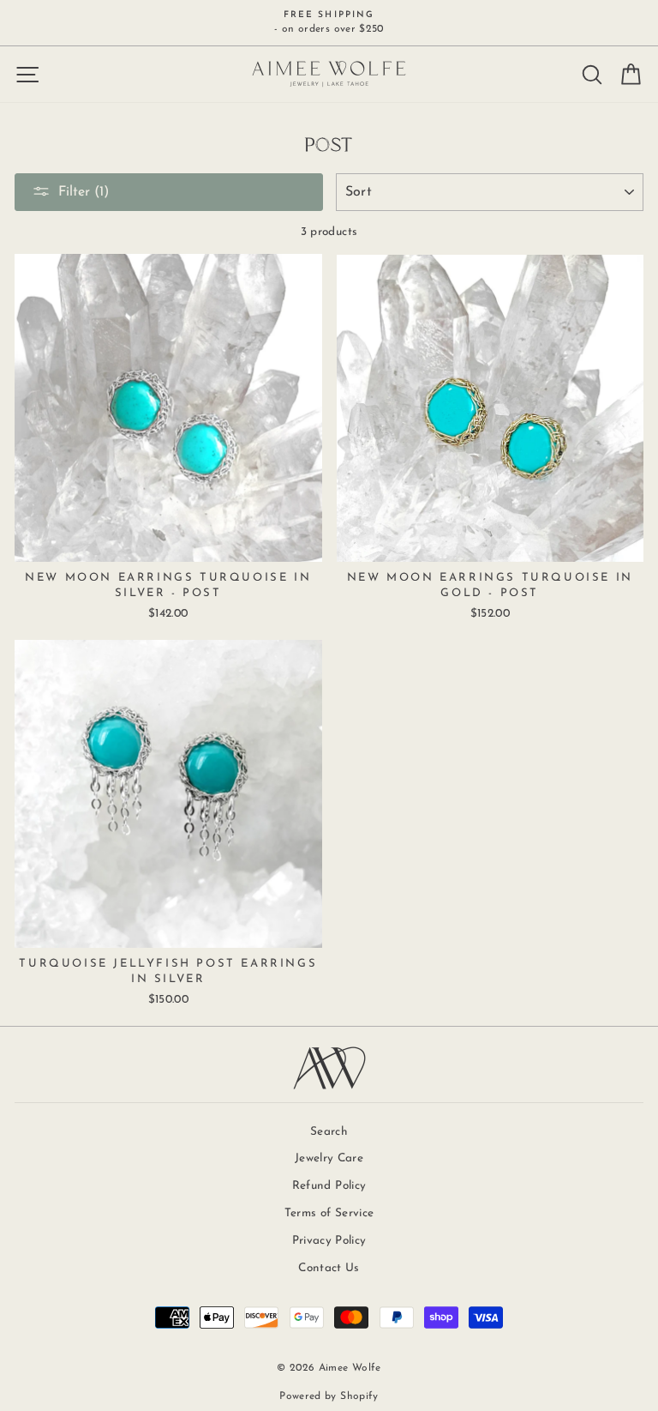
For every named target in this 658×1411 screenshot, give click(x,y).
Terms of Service (329, 1213)
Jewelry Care (329, 1158)
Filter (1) (83, 192)
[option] (329, 23)
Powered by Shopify (328, 1396)
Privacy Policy (329, 1240)
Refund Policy (329, 1185)
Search (329, 1131)
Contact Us (328, 1268)
